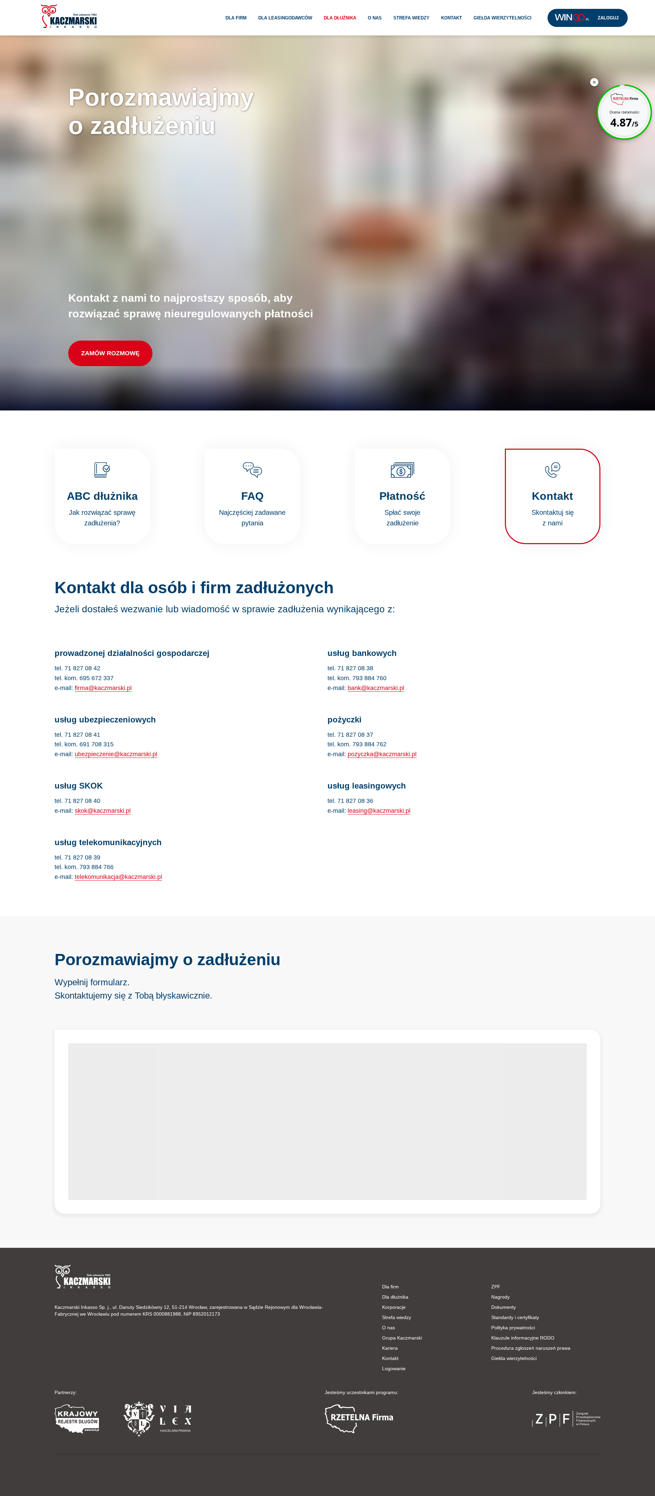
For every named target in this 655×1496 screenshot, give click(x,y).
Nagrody (500, 1297)
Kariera (390, 1348)
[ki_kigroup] (327, 1473)
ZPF (495, 1286)
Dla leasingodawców (285, 17)
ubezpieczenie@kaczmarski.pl (116, 754)
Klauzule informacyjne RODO (522, 1338)
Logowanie (394, 1368)
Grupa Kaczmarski (402, 1338)
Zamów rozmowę (110, 353)
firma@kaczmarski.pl (103, 688)
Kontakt (451, 17)
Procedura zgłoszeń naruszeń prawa (530, 1348)
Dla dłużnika (340, 17)
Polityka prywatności (513, 1327)
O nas (375, 17)
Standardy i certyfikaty (515, 1317)
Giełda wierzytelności (503, 17)
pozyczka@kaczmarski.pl (382, 754)
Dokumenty (503, 1307)
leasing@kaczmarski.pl (379, 810)
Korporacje (394, 1307)
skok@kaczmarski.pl (103, 810)
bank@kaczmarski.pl (376, 688)
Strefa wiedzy (411, 17)
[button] (69, 16)
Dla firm (236, 17)
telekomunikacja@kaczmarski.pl (118, 876)
